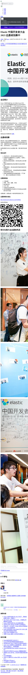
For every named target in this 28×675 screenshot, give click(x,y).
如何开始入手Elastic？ (9, 660)
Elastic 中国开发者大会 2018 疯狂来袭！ (14, 623)
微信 (15, 43)
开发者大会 (4, 570)
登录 (2, 16)
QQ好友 (19, 43)
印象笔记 (23, 43)
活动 (5, 13)
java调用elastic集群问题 (10, 662)
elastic (8, 570)
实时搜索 (23, 595)
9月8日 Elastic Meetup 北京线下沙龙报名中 (15, 624)
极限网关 (14, 595)
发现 (5, 9)
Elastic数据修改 (7, 655)
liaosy (8, 39)
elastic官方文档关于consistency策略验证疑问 (15, 651)
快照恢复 (9, 595)
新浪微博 (12, 43)
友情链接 (3, 666)
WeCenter (3, 670)
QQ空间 (7, 43)
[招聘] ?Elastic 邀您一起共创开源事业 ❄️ (14, 634)
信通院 (19, 595)
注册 (20, 580)
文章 (5, 12)
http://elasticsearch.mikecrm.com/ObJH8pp (11, 199)
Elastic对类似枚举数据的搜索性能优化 (13, 641)
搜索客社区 (23, 664)
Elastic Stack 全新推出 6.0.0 (10, 632)
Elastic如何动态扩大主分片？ (11, 640)
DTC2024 (3, 597)
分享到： (3, 43)
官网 (13, 133)
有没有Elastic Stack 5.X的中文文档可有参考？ (15, 643)
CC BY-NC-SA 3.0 (14, 664)
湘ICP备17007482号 (11, 670)
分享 (5, 10)
